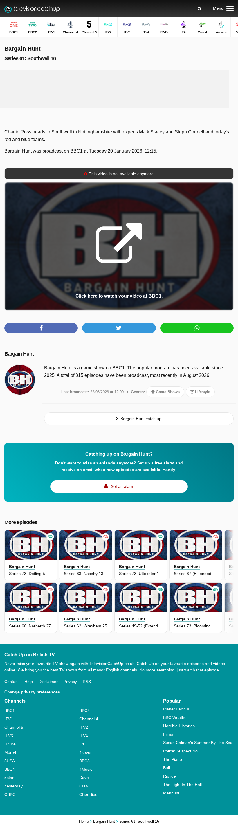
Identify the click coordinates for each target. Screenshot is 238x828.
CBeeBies (88, 794)
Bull (166, 767)
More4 (10, 752)
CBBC (9, 794)
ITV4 (83, 735)
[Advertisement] (114, 89)
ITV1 (8, 719)
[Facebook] (41, 328)
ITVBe (10, 744)
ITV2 (83, 727)
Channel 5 (13, 727)
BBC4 (9, 769)
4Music (85, 769)
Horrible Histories (179, 725)
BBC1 (9, 710)
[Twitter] (119, 328)
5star (9, 777)
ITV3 (8, 735)
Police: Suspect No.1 (182, 751)
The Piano (172, 759)
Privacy (70, 681)
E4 (81, 744)
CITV (84, 786)
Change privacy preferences (32, 692)
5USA (9, 761)
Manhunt (171, 793)
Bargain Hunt (19, 354)
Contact (11, 681)
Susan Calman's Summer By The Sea (197, 742)
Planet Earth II (176, 709)
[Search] (199, 8)
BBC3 (84, 761)
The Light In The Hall (182, 784)
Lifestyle (202, 392)
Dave (84, 777)
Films (168, 734)
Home (84, 821)
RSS (87, 681)
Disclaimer (48, 681)
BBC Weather (175, 717)
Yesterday (13, 786)
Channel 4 (88, 719)
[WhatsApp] (197, 328)
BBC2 (84, 710)
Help (28, 681)
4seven (86, 752)
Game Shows (167, 392)
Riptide (169, 776)
